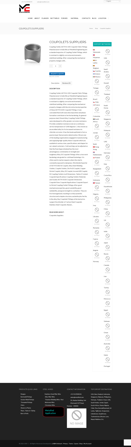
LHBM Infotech (57, 443)
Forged (64, 18)
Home (30, 18)
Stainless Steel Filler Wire (53, 394)
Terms (71, 443)
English (108, 1)
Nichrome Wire (49, 402)
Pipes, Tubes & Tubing (28, 411)
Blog (94, 18)
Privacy (65, 443)
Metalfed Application (50, 411)
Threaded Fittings (26, 402)
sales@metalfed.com (77, 397)
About (37, 18)
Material (74, 18)
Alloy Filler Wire (50, 397)
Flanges (45, 18)
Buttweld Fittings (26, 397)
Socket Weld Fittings (27, 399)
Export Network (102, 44)
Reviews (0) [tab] (66, 83)
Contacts (86, 18)
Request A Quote (57, 73)
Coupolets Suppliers (56, 215)
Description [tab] (55, 83)
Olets (22, 405)
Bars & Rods (24, 413)
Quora (76, 443)
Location (102, 18)
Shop (81, 443)
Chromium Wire (50, 405)
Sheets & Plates (26, 408)
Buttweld (54, 18)
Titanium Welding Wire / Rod (54, 399)
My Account (87, 443)
